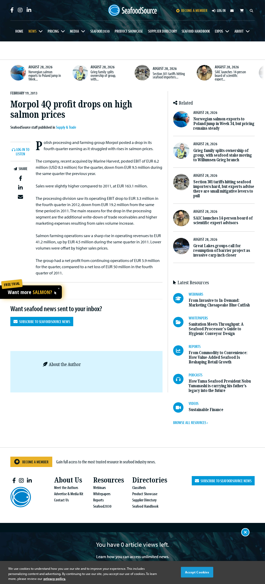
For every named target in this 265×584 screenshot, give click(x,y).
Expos (219, 31)
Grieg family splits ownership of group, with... (103, 75)
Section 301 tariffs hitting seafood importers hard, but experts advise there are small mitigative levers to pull (223, 189)
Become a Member (35, 461)
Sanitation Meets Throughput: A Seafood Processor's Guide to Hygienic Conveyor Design (216, 329)
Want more (30, 292)
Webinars (99, 487)
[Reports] (181, 350)
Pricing (53, 31)
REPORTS (195, 346)
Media (74, 31)
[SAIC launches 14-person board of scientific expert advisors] (204, 73)
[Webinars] (181, 298)
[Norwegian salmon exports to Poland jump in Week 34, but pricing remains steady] (18, 73)
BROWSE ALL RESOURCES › (190, 422)
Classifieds (139, 487)
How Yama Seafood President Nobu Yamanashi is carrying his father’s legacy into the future (220, 385)
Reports (98, 499)
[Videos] (181, 407)
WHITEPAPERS (198, 317)
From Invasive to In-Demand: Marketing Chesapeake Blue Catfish (219, 302)
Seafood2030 (100, 31)
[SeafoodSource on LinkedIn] (29, 10)
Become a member (194, 10)
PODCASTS (195, 374)
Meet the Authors (66, 487)
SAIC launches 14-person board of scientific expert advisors (223, 220)
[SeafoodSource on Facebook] (12, 10)
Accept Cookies (197, 572)
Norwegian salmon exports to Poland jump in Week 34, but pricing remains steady (223, 123)
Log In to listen (22, 151)
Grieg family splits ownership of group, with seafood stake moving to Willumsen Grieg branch (222, 155)
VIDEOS (193, 403)
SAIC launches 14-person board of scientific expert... (230, 75)
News (32, 31)
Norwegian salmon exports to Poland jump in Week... (44, 75)
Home (19, 31)
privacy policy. (54, 578)
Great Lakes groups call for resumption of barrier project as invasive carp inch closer (221, 250)
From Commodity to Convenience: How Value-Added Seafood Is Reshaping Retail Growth (218, 357)
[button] (20, 178)
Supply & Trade (66, 127)
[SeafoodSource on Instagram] (20, 10)
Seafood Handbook (196, 31)
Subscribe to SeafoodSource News (44, 321)
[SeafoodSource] (132, 10)
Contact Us (61, 499)
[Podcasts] (181, 379)
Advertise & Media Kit (68, 493)
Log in (221, 10)
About (239, 31)
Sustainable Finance (206, 410)
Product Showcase (129, 31)
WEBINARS (196, 294)
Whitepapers (102, 493)
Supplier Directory (162, 31)
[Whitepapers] (181, 322)
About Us (68, 480)
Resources (108, 480)
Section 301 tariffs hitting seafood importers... (169, 75)
